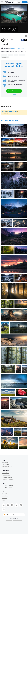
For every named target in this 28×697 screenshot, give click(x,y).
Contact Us (5, 496)
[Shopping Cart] (15, 2)
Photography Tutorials (7, 485)
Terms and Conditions (17, 520)
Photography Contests (7, 479)
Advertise (4, 498)
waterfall (22, 55)
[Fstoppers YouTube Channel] (8, 505)
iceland (10, 55)
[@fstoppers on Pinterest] (21, 505)
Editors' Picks (5, 473)
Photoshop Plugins (7, 487)
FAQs (3, 500)
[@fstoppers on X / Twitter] (16, 505)
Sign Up (24, 2)
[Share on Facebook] (22, 40)
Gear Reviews (5, 464)
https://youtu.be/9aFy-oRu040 (18, 48)
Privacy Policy (9, 520)
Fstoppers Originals (7, 467)
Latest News (5, 462)
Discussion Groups (7, 477)
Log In (19, 2)
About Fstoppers (6, 494)
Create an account (12, 111)
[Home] (8, 2)
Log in (14, 94)
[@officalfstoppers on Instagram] (3, 505)
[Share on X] (25, 40)
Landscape (4, 55)
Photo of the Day (6, 475)
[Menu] (2, 2)
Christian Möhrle (10, 40)
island (15, 55)
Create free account (14, 91)
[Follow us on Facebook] (12, 505)
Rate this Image (6, 28)
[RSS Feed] (3, 509)
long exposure (5, 57)
